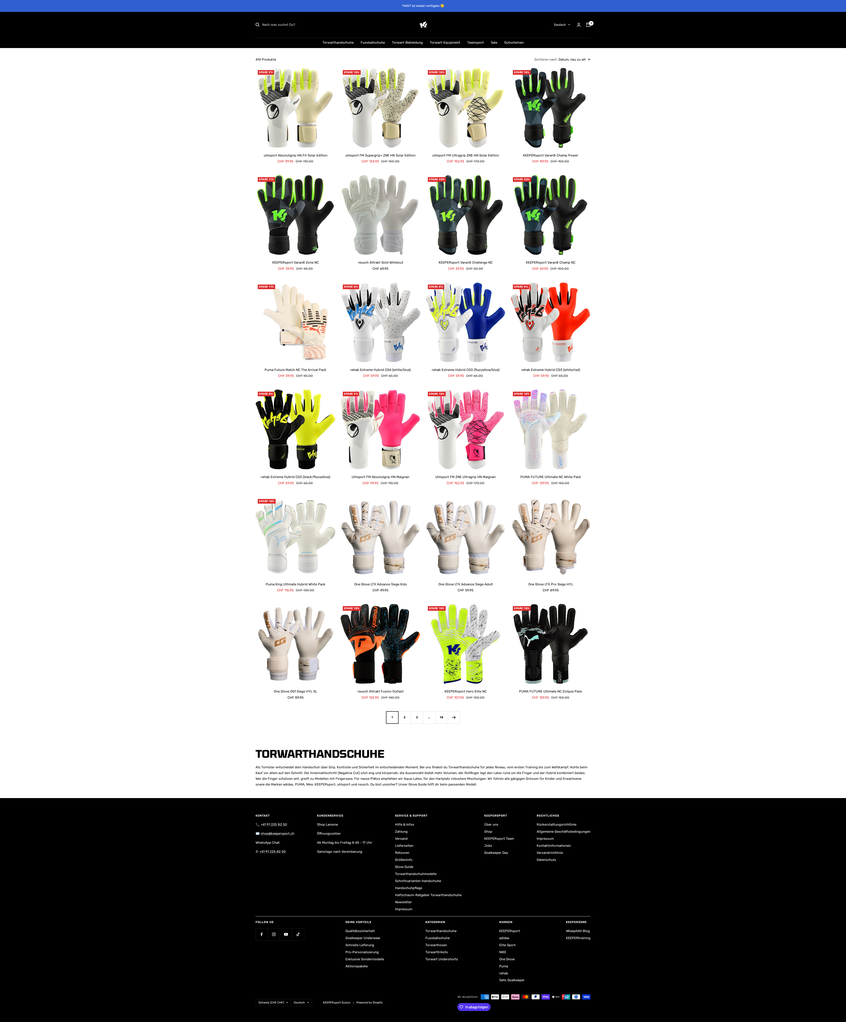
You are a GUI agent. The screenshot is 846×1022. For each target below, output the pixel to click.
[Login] (579, 25)
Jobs (488, 846)
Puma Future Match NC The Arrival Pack (295, 370)
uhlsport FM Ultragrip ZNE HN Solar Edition (465, 155)
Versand (401, 839)
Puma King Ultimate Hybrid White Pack (295, 584)
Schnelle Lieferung (359, 945)
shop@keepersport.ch (277, 834)
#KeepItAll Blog (578, 931)
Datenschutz (546, 860)
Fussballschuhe (373, 43)
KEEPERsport (509, 931)
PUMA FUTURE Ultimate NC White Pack (550, 477)
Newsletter (403, 902)
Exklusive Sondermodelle (364, 959)
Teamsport (475, 43)
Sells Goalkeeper (512, 980)
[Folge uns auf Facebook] (262, 934)
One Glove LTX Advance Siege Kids (380, 584)
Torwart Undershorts (441, 959)
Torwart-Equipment (445, 43)
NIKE (502, 952)
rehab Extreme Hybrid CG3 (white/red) (550, 370)
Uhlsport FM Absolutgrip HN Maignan (380, 477)
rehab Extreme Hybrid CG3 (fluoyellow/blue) (465, 370)
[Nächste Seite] (454, 717)
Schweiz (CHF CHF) (271, 1002)
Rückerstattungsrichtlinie (556, 825)
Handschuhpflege (408, 888)
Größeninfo (403, 860)
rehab (503, 973)
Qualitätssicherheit (360, 931)
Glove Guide (404, 867)
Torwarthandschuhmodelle (415, 874)
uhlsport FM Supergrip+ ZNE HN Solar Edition (380, 155)
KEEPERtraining (578, 938)
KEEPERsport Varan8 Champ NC (550, 262)
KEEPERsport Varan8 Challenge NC (466, 262)
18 (441, 717)
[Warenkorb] (588, 25)
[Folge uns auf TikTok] (298, 934)
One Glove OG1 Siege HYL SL (295, 691)
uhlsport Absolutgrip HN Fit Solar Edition (295, 155)
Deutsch (560, 25)
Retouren (402, 853)
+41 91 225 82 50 (274, 825)
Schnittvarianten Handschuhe (418, 881)
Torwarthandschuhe (338, 43)
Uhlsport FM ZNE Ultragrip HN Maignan (465, 477)
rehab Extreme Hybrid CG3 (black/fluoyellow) (295, 477)
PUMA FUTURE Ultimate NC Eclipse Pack (550, 691)
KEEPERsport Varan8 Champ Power (550, 155)
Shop (488, 832)
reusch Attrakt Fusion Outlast (381, 691)
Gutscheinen (514, 43)
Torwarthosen (436, 945)
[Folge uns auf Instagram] (274, 934)
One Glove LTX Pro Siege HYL (550, 584)
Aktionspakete (356, 966)
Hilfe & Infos (404, 825)
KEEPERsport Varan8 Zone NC (295, 262)
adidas (504, 938)
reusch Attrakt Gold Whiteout (380, 262)
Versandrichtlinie (550, 853)
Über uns (491, 825)
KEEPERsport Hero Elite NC (466, 691)
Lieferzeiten (404, 846)
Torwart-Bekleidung (407, 43)
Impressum (403, 909)
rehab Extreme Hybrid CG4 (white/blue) (380, 370)
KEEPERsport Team (499, 839)
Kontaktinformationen (554, 846)
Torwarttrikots (436, 952)
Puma (503, 966)
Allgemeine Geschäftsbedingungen (563, 832)
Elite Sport (507, 945)
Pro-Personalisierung (362, 952)
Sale (494, 43)
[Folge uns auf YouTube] (286, 934)
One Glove (507, 959)
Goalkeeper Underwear (362, 938)
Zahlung (401, 832)
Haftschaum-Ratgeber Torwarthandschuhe (428, 895)
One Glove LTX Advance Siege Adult (465, 584)
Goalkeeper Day (496, 853)
